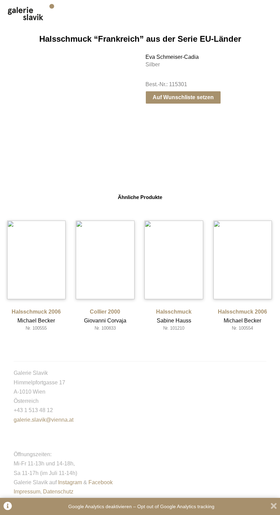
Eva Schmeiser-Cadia (172, 57)
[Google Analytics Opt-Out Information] (7, 507)
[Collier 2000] (105, 260)
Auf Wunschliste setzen (183, 97)
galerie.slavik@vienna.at (43, 420)
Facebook (100, 482)
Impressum (27, 491)
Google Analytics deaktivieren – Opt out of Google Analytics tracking (141, 506)
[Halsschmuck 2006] (36, 260)
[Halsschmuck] (173, 260)
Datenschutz (58, 491)
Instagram (70, 482)
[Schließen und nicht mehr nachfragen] (274, 507)
